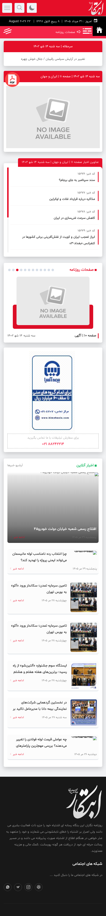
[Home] (99, 31)
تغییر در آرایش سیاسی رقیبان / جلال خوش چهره (53, 59)
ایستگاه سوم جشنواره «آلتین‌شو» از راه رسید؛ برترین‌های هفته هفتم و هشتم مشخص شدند (40, 672)
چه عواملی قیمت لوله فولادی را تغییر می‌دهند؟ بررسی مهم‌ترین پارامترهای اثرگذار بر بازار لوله (41, 746)
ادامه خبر (19, 537)
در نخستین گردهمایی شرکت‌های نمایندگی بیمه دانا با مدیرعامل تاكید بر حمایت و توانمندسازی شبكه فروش (40, 709)
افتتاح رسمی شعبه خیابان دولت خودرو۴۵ (65, 529)
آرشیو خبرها (15, 465)
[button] (9, 270)
